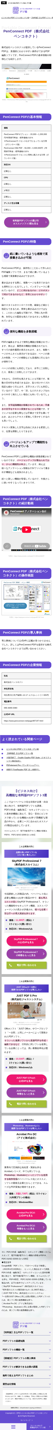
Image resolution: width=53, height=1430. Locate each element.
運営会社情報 (9, 1384)
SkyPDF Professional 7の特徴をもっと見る (26, 953)
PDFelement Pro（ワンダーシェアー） (23, 765)
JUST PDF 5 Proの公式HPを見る (25, 1079)
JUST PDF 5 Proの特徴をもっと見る (25, 1092)
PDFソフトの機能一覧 (14, 1349)
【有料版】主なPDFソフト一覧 (19, 753)
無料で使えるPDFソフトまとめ (18, 1375)
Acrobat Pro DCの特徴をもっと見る (26, 1227)
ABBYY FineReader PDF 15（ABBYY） (23, 769)
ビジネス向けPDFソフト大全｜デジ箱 (19, 3)
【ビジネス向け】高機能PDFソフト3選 (38, 1427)
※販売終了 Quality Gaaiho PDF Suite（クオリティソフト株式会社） (28, 759)
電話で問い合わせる (26, 965)
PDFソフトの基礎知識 (14, 1341)
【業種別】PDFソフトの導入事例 (19, 1358)
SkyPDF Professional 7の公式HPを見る (26, 940)
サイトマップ (25, 1420)
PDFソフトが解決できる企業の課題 (20, 1367)
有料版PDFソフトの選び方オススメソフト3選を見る (26, 222)
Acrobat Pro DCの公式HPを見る (26, 1214)
